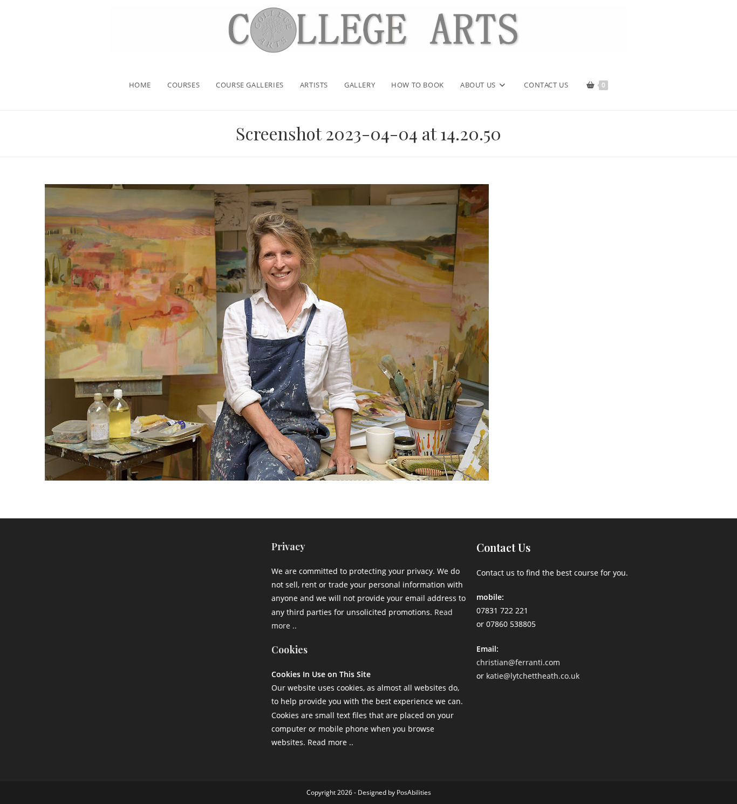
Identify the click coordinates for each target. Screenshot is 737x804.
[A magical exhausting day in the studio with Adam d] (96, 563)
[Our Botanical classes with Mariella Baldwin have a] (163, 563)
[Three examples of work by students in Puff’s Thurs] (163, 603)
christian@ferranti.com (518, 662)
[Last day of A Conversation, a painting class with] (163, 643)
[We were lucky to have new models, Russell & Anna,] (230, 563)
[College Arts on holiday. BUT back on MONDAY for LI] (96, 603)
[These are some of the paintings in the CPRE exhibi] (96, 643)
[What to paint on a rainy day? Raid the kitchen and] (230, 603)
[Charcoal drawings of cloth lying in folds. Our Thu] (230, 643)
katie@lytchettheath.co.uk (532, 676)
